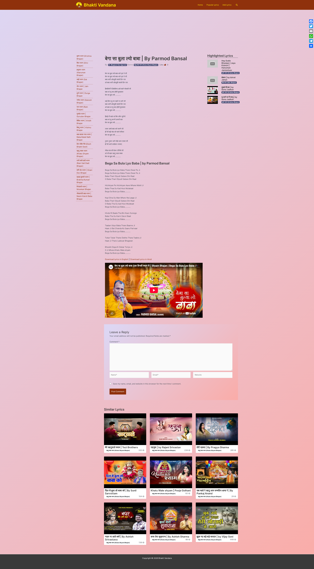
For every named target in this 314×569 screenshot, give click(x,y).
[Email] (311, 31)
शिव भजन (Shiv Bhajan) (229, 82)
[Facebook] (311, 21)
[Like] (165, 65)
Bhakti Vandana (100, 4)
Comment (114, 342)
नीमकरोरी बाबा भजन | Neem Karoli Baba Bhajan (84, 196)
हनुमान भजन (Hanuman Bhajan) (81, 72)
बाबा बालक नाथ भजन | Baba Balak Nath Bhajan (84, 137)
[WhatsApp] (311, 36)
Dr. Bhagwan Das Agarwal (117, 65)
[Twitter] (311, 26)
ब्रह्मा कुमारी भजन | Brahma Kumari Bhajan (83, 180)
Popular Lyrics (213, 5)
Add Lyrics (226, 5)
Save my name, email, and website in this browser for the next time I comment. (147, 384)
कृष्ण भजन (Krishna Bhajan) (230, 73)
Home (200, 5)
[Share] (311, 45)
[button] (237, 4)
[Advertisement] (157, 28)
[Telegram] (311, 41)
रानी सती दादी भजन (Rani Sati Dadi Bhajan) (83, 163)
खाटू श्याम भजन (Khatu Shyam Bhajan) (83, 153)
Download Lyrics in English (117, 259)
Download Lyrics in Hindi (141, 259)
